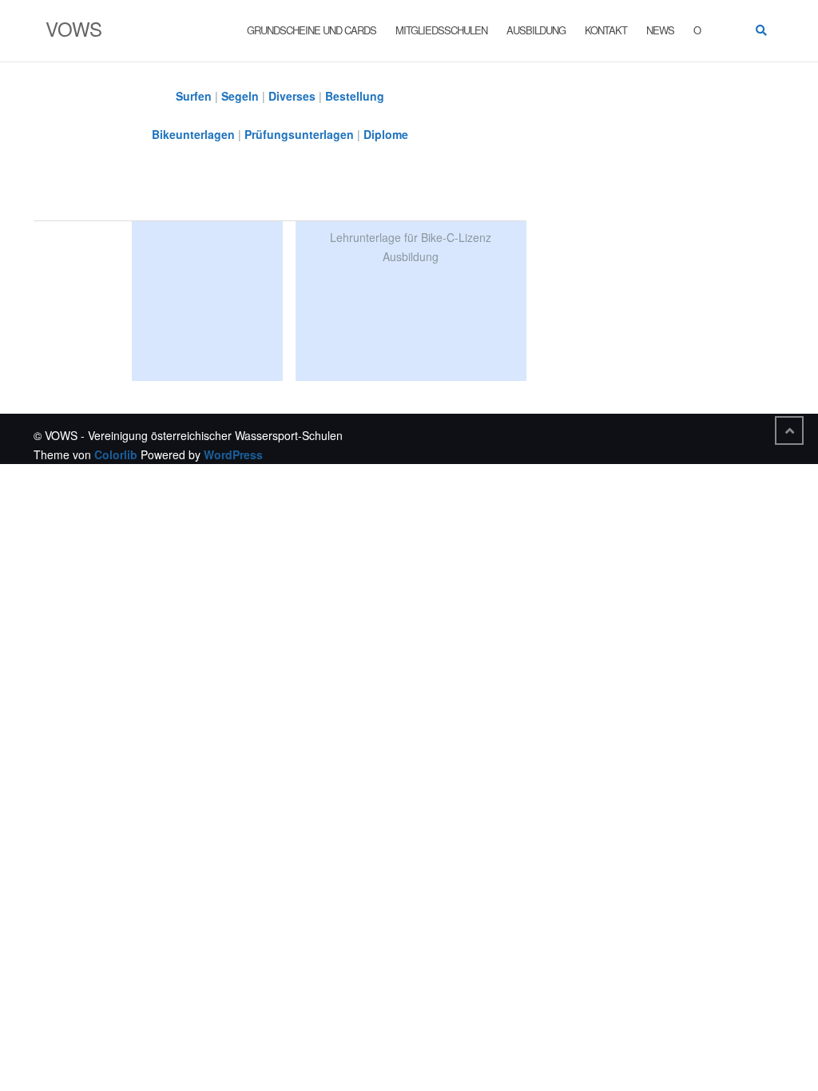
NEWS (660, 30)
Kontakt (606, 30)
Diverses (292, 96)
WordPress (233, 454)
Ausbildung (536, 30)
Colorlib (115, 454)
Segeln (240, 96)
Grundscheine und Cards (311, 30)
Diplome (385, 134)
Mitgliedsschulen (441, 30)
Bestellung (354, 96)
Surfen (194, 96)
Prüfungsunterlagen (299, 134)
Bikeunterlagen (193, 134)
